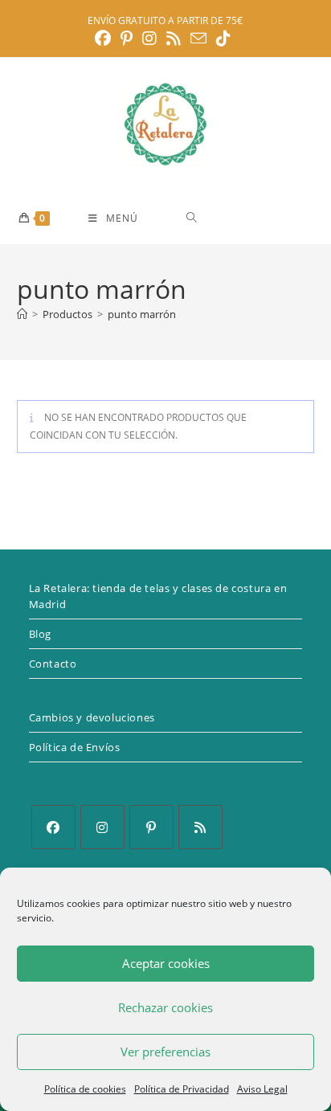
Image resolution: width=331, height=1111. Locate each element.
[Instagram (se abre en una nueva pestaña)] (149, 39)
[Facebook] (53, 827)
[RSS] (200, 827)
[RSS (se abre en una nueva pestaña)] (173, 39)
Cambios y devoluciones (92, 717)
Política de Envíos (75, 747)
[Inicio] (22, 314)
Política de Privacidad (181, 1089)
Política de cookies (85, 1089)
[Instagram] (102, 827)
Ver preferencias (165, 1052)
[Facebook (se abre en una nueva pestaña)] (105, 39)
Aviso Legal (262, 1089)
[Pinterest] (151, 827)
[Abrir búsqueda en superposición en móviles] (249, 217)
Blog (40, 634)
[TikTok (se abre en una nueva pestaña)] (223, 39)
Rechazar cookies (165, 1007)
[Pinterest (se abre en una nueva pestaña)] (126, 39)
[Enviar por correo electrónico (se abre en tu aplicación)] (198, 38)
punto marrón (142, 314)
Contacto (53, 663)
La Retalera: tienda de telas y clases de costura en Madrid (158, 596)
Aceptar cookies (166, 963)
